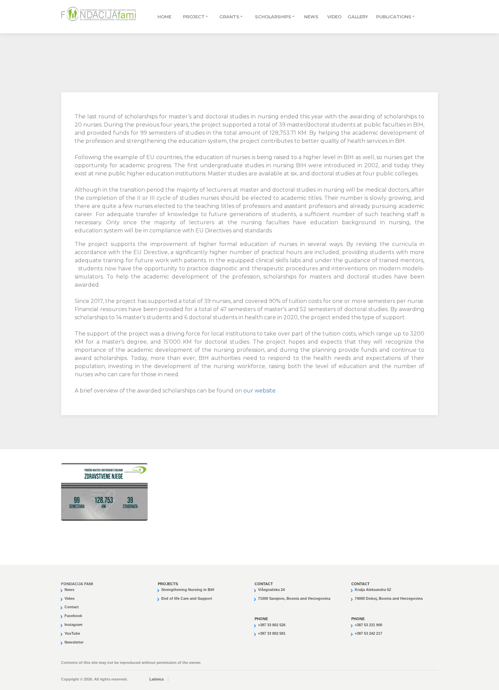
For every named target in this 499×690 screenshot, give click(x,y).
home (163, 16)
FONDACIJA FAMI (77, 584)
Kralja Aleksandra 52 (373, 590)
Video (330, 16)
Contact (71, 607)
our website (259, 390)
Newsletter (74, 642)
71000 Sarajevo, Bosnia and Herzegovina (294, 598)
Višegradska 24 (271, 590)
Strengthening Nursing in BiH (187, 590)
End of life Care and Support (186, 598)
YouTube (72, 633)
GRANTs (229, 16)
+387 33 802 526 (271, 625)
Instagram (73, 624)
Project (194, 16)
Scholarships (273, 16)
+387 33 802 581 (271, 633)
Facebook (73, 616)
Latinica (156, 679)
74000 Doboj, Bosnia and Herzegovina (389, 598)
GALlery (355, 16)
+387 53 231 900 (368, 625)
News (309, 16)
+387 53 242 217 (368, 633)
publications (390, 16)
